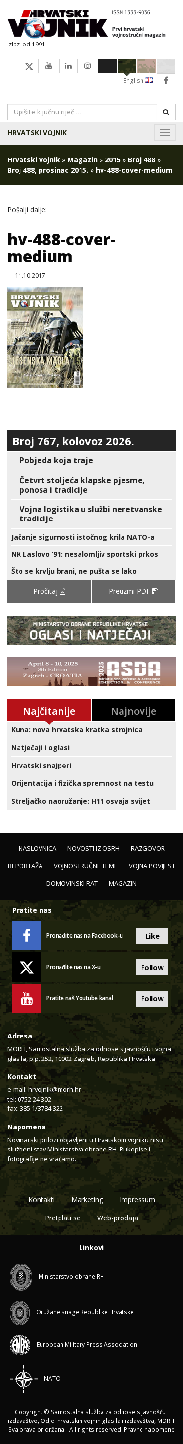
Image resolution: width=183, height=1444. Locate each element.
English (134, 80)
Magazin (82, 159)
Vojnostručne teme (86, 865)
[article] (91, 460)
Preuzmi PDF (130, 591)
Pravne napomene (149, 1429)
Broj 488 (141, 159)
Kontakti (41, 1199)
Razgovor (148, 848)
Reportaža (25, 865)
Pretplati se (63, 1217)
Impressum (137, 1199)
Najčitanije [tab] (49, 711)
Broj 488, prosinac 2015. (47, 170)
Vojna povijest (152, 865)
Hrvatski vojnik (37, 132)
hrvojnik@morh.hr (54, 1089)
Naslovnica (37, 848)
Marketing (87, 1199)
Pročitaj (46, 591)
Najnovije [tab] (133, 711)
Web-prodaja (117, 1217)
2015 (113, 159)
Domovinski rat (72, 883)
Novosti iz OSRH (93, 848)
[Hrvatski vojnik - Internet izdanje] (91, 25)
